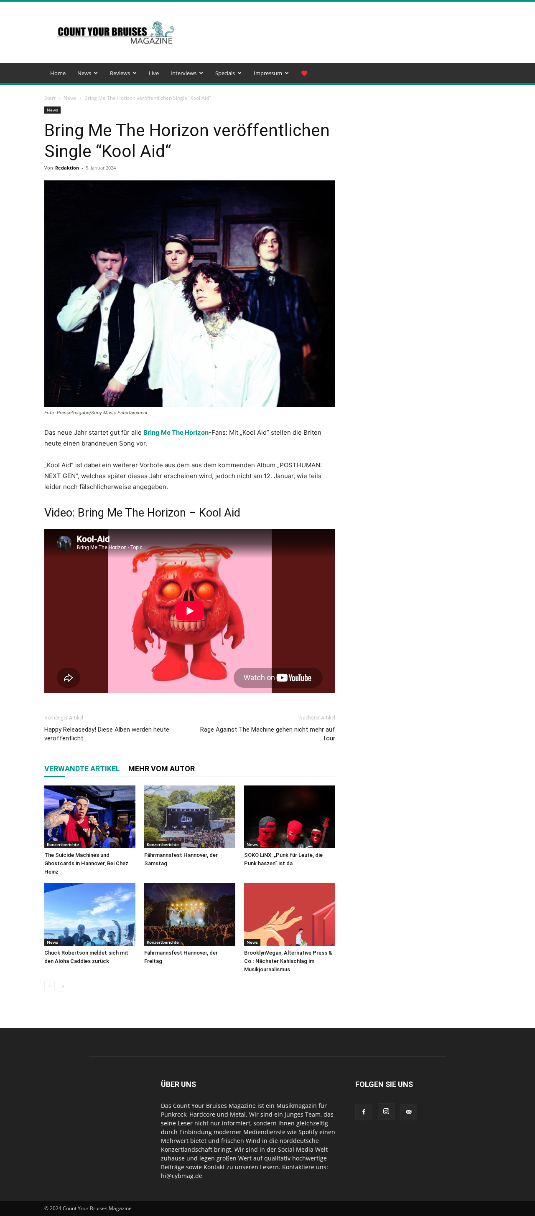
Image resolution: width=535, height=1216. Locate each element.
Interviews (183, 73)
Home (58, 73)
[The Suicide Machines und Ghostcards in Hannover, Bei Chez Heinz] (89, 816)
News (84, 73)
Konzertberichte (63, 844)
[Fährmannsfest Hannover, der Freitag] (189, 914)
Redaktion (67, 168)
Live (154, 73)
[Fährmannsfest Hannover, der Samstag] (189, 816)
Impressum (268, 73)
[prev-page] (49, 986)
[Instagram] (386, 1111)
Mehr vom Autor (161, 768)
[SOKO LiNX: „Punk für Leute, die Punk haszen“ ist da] (289, 816)
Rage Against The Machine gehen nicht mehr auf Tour (267, 734)
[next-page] (63, 986)
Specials (225, 73)
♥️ (304, 73)
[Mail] (408, 1112)
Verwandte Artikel (82, 768)
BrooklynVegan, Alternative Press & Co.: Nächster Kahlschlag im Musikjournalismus (288, 961)
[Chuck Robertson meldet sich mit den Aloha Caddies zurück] (89, 914)
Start (50, 97)
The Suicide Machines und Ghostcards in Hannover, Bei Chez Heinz (86, 863)
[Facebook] (363, 1112)
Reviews (120, 73)
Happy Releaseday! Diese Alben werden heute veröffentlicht (106, 734)
